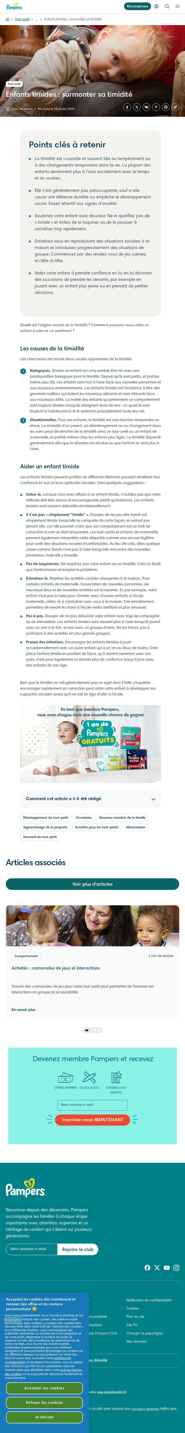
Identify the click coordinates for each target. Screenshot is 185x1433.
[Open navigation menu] (177, 6)
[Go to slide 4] (99, 1030)
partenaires (13, 1319)
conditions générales (145, 1409)
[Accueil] (14, 6)
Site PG (132, 1325)
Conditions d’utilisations (84, 1325)
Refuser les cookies (44, 1403)
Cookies (132, 1308)
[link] (90, 744)
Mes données (136, 1341)
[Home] (7, 19)
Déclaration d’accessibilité (86, 1317)
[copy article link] (175, 107)
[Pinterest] (156, 107)
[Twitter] (137, 107)
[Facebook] (127, 107)
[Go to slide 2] (91, 1030)
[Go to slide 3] (95, 1030)
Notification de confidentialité (148, 1300)
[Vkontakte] (146, 107)
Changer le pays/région (144, 1333)
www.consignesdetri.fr (111, 1392)
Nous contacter (78, 1300)
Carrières (73, 1308)
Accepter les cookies (44, 1388)
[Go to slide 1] (86, 1030)
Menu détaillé (95, 1361)
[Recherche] (167, 6)
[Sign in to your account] (156, 6)
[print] (166, 107)
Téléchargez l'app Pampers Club (91, 1333)
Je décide (44, 1417)
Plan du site (135, 1317)
